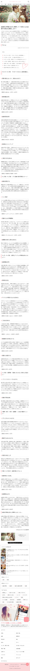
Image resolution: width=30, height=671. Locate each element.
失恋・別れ (18, 633)
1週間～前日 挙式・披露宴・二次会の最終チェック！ (14, 63)
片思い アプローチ (21, 592)
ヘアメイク (3, 654)
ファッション (18, 654)
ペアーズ (16, 597)
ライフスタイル (4, 660)
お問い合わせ (23, 664)
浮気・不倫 (3, 648)
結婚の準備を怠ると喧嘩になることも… (12, 67)
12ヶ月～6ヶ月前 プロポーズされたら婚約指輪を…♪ (14, 55)
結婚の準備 (5, 585)
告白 (17, 639)
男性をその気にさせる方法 (7, 597)
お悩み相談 (18, 648)
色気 (22, 597)
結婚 (26, 585)
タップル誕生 (5, 599)
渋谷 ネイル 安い (12, 592)
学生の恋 (2, 639)
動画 (2, 657)
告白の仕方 (12, 599)
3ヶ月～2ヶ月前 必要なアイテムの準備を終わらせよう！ (15, 59)
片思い (2, 633)
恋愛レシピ (15, 1)
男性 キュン (26, 599)
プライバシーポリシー (14, 664)
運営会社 (6, 664)
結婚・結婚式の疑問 (18, 585)
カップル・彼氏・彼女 (5, 645)
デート (17, 642)
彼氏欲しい (5, 592)
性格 (8, 579)
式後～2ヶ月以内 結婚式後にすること (11, 65)
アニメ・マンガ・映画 (20, 651)
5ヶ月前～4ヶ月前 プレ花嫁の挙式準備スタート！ (14, 57)
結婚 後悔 (19, 599)
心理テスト (3, 651)
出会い (2, 642)
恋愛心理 (17, 636)
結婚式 (11, 585)
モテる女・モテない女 (20, 645)
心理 (3, 579)
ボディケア (18, 657)
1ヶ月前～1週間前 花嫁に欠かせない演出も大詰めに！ (15, 61)
